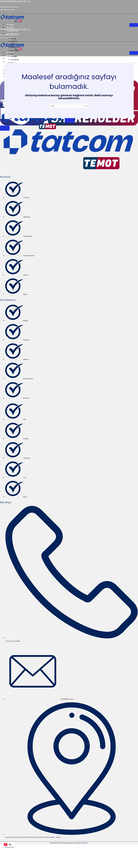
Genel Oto (14, 41)
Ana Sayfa (10, 24)
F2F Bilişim (84, 843)
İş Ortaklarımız (12, 61)
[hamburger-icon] (133, 25)
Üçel (11, 63)
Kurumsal (10, 28)
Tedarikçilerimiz (12, 58)
